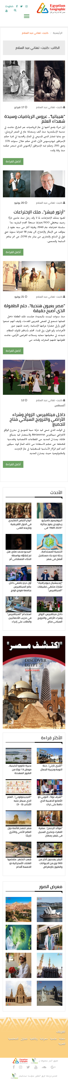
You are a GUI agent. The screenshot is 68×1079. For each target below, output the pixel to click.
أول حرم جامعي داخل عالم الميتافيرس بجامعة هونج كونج (20, 586)
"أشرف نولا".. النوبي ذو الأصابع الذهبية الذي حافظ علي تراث (50, 800)
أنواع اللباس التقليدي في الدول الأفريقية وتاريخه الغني (19, 524)
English (9, 6)
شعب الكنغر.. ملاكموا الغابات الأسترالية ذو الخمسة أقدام (19, 863)
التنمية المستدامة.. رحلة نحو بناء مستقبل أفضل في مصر (50, 555)
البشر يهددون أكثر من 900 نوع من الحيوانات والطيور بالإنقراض (50, 863)
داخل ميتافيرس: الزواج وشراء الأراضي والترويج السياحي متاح (50, 618)
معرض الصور (50, 886)
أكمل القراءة (13, 161)
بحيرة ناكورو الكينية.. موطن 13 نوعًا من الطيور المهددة (19, 769)
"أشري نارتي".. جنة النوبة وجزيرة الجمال (51, 767)
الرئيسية (57, 33)
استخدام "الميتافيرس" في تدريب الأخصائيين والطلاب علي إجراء (19, 618)
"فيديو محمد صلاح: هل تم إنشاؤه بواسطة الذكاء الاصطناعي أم (19, 555)
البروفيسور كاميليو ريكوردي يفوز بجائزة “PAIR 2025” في (51, 524)
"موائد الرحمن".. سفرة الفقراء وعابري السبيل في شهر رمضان (50, 832)
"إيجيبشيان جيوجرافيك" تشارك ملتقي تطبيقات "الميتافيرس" (49, 586)
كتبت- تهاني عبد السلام (49, 107)
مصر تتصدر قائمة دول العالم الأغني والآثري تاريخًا (19, 832)
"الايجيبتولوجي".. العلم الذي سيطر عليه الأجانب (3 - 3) (19, 800)
